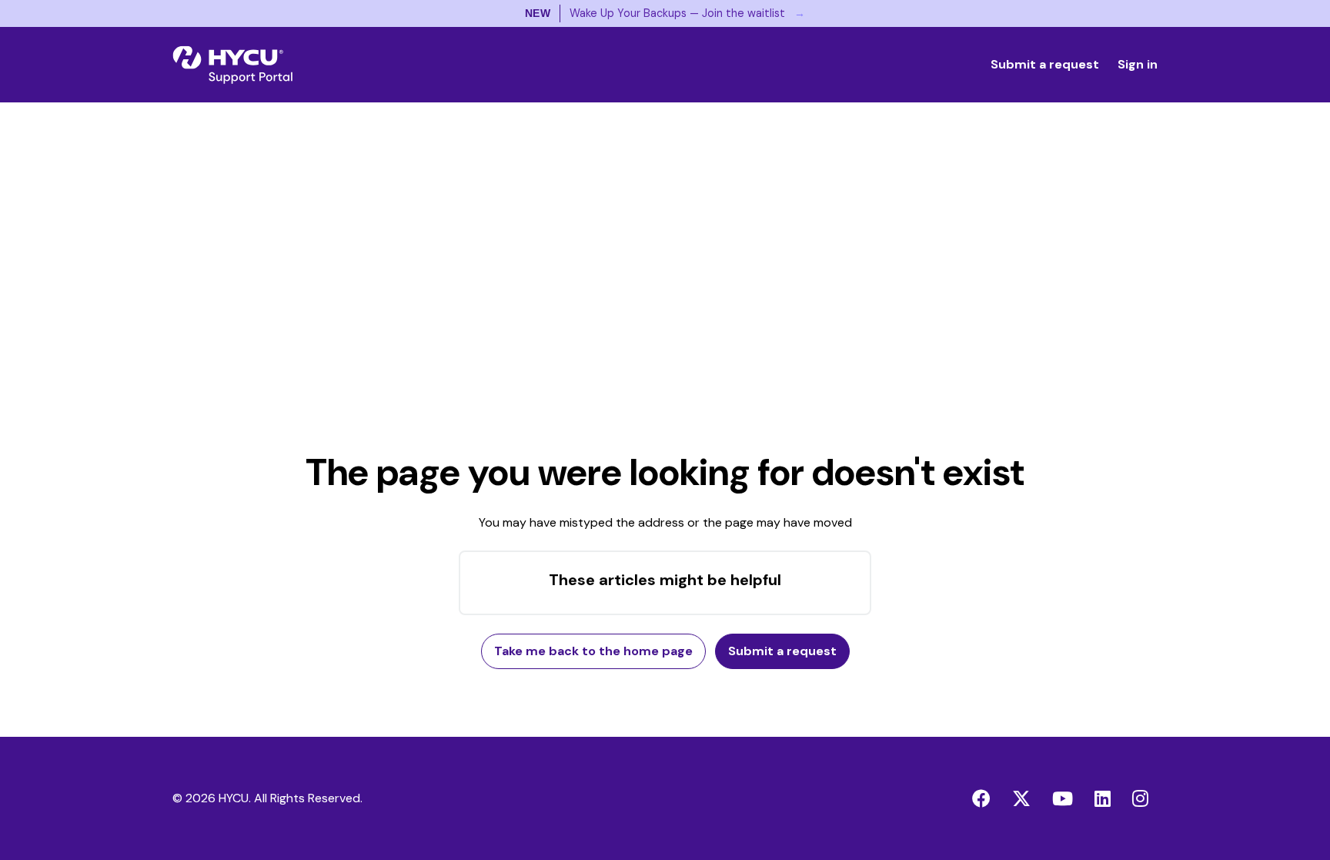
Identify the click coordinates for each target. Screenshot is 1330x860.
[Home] (232, 64)
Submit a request (1045, 64)
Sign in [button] (1138, 64)
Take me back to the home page (593, 651)
